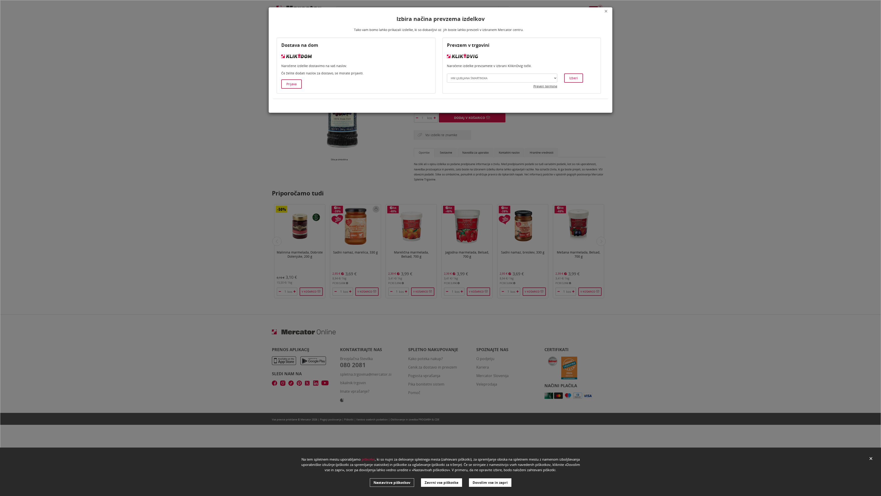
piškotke (368, 459)
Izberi (573, 78)
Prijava (291, 84)
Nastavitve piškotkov (392, 482)
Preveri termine (545, 86)
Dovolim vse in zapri (490, 482)
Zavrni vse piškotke (441, 482)
